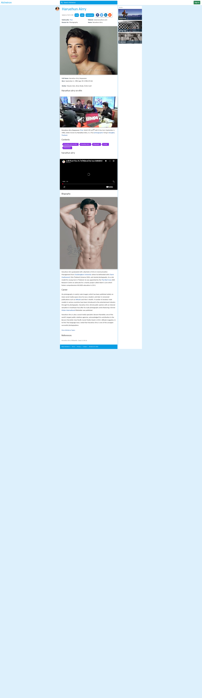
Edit (76, 15)
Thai (71, 20)
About (65, 346)
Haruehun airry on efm (70, 144)
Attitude (78, 299)
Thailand (64, 135)
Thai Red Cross (106, 280)
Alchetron (6, 2)
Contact (85, 346)
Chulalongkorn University (83, 274)
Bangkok (111, 133)
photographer (98, 133)
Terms (73, 346)
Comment (89, 15)
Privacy (79, 346)
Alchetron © (93, 346)
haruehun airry (85, 144)
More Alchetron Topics (68, 330)
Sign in (197, 2)
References (67, 147)
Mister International (68, 310)
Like (82, 15)
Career (105, 144)
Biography (96, 144)
